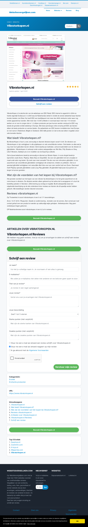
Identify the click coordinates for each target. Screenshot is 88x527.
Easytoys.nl (15, 442)
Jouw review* (14, 293)
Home (48, 10)
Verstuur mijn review (66, 367)
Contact (16, 510)
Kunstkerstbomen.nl (29, 3)
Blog (77, 10)
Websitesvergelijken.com (22, 12)
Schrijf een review (18, 420)
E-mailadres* (14, 274)
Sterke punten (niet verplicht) (21, 319)
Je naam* (13, 265)
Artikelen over (24, 415)
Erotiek (12, 379)
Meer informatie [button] (31, 523)
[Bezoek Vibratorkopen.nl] (36, 58)
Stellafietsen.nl (15, 3)
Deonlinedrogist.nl (36, 5)
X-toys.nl (14, 447)
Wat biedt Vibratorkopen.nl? (22, 407)
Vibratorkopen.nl (18, 405)
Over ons (34, 510)
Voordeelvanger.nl (54, 3)
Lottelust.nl (72, 475)
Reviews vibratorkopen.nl (21, 412)
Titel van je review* (17, 284)
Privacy (53, 510)
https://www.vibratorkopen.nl (21, 393)
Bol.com (65, 3)
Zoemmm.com (17, 445)
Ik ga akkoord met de (30, 350)
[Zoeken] (79, 26)
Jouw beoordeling (16, 310)
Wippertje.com (17, 450)
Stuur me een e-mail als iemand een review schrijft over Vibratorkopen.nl (40, 343)
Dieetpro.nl (74, 3)
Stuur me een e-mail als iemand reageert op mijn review (34, 347)
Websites (57, 10)
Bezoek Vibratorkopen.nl (44, 430)
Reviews (68, 10)
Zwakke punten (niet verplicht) (21, 331)
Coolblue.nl (42, 3)
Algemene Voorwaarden (39, 350)
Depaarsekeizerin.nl (51, 5)
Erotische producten (17, 382)
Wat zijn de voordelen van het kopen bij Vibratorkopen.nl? (34, 410)
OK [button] (77, 521)
